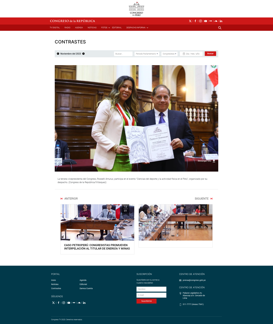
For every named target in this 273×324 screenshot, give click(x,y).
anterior (71, 198)
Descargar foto (204, 161)
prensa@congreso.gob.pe (194, 280)
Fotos (104, 27)
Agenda (79, 27)
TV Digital (55, 27)
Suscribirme (146, 301)
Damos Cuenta (86, 288)
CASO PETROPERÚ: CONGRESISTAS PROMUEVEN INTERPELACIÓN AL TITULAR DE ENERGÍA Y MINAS (97, 246)
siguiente (202, 198)
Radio (67, 27)
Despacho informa (135, 27)
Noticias (92, 27)
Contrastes (56, 288)
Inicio (53, 280)
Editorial (117, 27)
